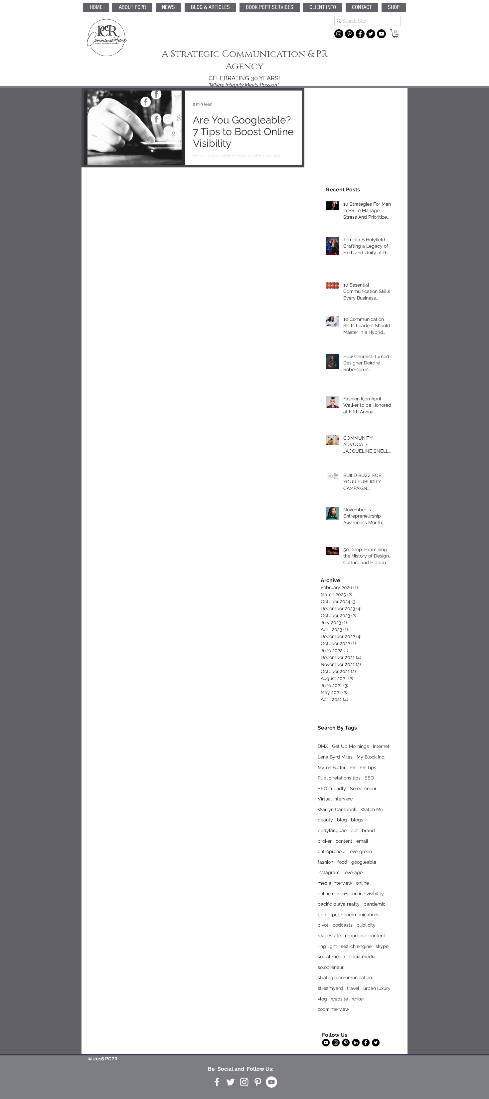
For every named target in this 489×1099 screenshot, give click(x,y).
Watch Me (372, 809)
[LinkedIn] (356, 1042)
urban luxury (377, 988)
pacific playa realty (339, 904)
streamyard (330, 988)
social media (331, 956)
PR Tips (368, 767)
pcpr (323, 914)
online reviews (333, 893)
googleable (363, 862)
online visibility (368, 893)
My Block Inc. (371, 757)
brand (368, 830)
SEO (369, 777)
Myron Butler (332, 767)
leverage (353, 872)
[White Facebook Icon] (217, 1082)
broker (325, 841)
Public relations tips (339, 777)
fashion (325, 862)
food (342, 862)
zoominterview (333, 1009)
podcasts (342, 925)
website (339, 998)
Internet (381, 746)
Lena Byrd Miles (335, 757)
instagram (329, 872)
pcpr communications (356, 914)
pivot (323, 925)
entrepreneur (332, 851)
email (362, 841)
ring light (327, 946)
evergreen (361, 851)
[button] (270, 7)
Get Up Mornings (350, 746)
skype (382, 946)
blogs (357, 819)
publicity (366, 925)
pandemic (375, 904)
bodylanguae (332, 830)
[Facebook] (360, 33)
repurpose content (365, 935)
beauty (325, 819)
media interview (335, 883)
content (344, 841)
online (362, 883)
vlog (322, 998)
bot (354, 830)
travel (353, 988)
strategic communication (345, 977)
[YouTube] (381, 33)
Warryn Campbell (337, 809)
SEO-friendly (332, 788)
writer (358, 998)
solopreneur (331, 967)
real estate (329, 935)
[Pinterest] (349, 33)
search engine (356, 946)
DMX (323, 746)
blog (342, 819)
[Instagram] (338, 33)
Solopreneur (363, 788)
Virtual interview (335, 798)
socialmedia (362, 956)
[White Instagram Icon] (244, 1082)
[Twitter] (370, 33)
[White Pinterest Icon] (257, 1082)
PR (353, 767)
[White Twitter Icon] (230, 1082)
